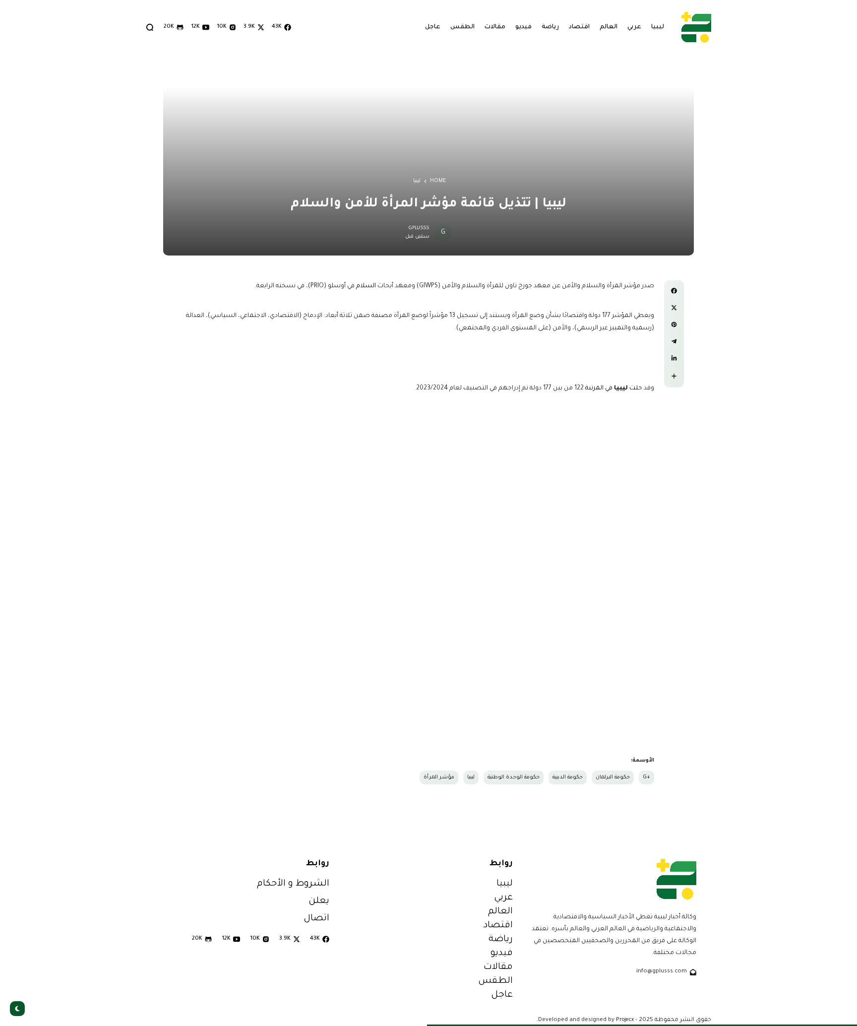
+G (646, 777)
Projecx (625, 1020)
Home (438, 181)
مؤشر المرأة (439, 777)
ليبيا (417, 181)
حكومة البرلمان (613, 777)
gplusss (419, 228)
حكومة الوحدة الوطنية (514, 777)
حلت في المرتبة (613, 388)
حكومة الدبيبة (567, 777)
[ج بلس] (696, 27)
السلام (366, 286)
